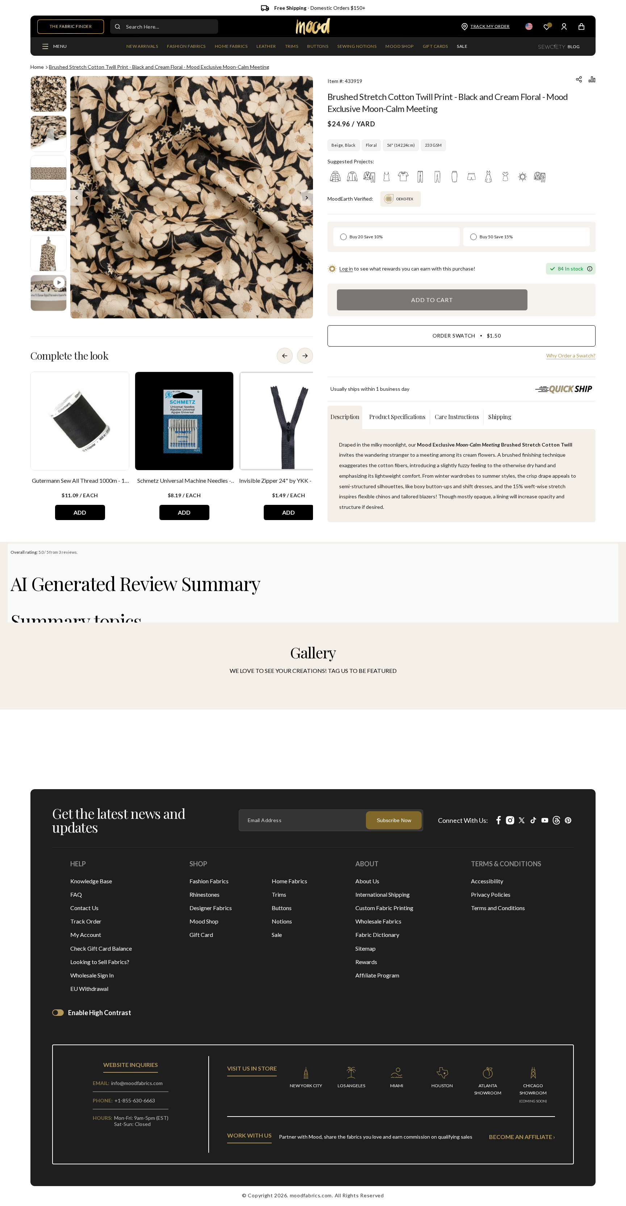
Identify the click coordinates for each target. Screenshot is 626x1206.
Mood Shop (203, 921)
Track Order (85, 921)
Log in (346, 268)
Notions (282, 921)
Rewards (366, 961)
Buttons (282, 907)
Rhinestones (204, 894)
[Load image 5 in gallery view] (48, 253)
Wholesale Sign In (92, 975)
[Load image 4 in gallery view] (48, 213)
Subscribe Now (394, 820)
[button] (186, 47)
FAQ (76, 894)
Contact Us (84, 907)
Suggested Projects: (350, 161)
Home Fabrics (289, 881)
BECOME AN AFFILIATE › (522, 1136)
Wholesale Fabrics (378, 921)
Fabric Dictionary (377, 934)
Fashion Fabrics (209, 881)
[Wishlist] (546, 26)
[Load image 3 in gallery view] (48, 173)
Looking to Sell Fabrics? (99, 961)
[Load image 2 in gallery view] (48, 134)
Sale (277, 934)
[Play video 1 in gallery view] (48, 293)
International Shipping (382, 894)
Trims (279, 894)
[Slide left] (76, 198)
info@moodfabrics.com (137, 1083)
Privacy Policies (490, 894)
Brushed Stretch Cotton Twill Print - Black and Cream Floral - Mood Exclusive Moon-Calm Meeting (159, 67)
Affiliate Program (377, 975)
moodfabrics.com (311, 1195)
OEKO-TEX (396, 196)
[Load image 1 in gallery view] (48, 94)
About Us (367, 881)
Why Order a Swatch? (571, 355)
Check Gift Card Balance (101, 948)
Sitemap (365, 948)
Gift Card (201, 934)
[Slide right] (307, 198)
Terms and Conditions (498, 907)
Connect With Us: (463, 820)
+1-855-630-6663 (134, 1100)
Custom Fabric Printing (384, 907)
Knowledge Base (91, 881)
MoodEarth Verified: (350, 199)
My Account (85, 934)
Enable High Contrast (99, 1013)
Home (37, 67)
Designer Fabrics (210, 907)
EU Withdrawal (89, 988)
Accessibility (487, 881)
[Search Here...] (117, 26)
